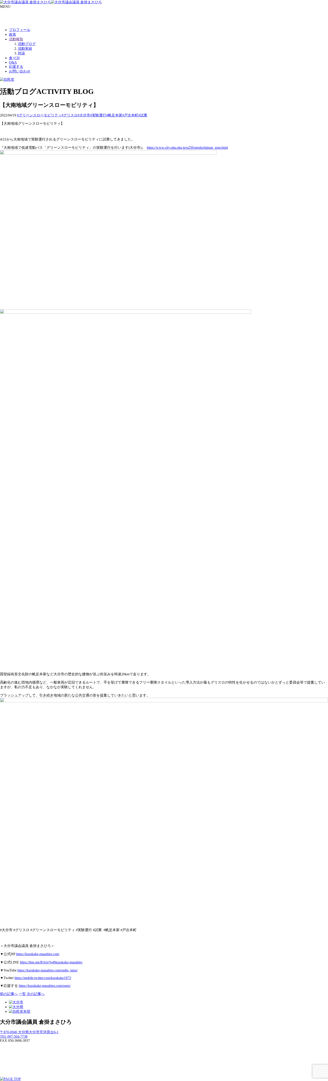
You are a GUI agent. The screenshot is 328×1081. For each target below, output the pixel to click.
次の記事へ (36, 994)
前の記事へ (9, 994)
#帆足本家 (114, 115)
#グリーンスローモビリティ (39, 115)
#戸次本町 (130, 115)
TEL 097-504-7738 (13, 1036)
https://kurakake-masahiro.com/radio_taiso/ (47, 970)
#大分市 (84, 115)
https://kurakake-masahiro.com (37, 954)
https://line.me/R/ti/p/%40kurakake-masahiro (51, 962)
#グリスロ (70, 115)
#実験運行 (98, 115)
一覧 (22, 994)
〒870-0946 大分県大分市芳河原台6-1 (29, 1032)
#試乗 (142, 115)
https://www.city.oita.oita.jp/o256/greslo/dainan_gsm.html (187, 147)
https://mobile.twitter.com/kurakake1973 (43, 978)
